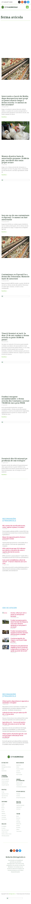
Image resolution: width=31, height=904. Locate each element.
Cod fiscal (18, 809)
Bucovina (18, 818)
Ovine (3, 809)
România (3, 765)
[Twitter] (28, 2)
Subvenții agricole (5, 779)
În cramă (3, 828)
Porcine (3, 811)
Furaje (3, 792)
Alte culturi (4, 797)
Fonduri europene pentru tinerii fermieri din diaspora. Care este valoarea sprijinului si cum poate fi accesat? (19, 623)
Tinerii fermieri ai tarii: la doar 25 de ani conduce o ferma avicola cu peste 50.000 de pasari (15, 336)
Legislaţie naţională (20, 805)
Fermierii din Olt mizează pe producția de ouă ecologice (14, 459)
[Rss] (22, 2)
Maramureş (18, 823)
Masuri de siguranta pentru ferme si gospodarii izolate (13, 538)
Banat (17, 816)
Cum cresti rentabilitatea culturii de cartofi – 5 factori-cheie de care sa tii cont (14, 561)
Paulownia (18, 772)
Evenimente (4, 770)
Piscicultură (4, 819)
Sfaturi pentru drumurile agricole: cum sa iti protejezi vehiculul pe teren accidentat (14, 735)
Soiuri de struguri (5, 830)
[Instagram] (19, 2)
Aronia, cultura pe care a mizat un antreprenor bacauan (18, 614)
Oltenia (17, 829)
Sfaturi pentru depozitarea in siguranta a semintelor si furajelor (15, 702)
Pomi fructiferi (19, 774)
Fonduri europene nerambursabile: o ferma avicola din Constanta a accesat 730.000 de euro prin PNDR (15, 399)
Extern (3, 768)
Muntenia (18, 827)
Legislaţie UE (19, 807)
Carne (3, 805)
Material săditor (19, 783)
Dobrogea (18, 821)
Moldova (18, 825)
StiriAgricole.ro (12, 893)
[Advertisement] (15, 38)
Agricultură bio (5, 795)
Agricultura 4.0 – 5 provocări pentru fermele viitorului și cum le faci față (13, 723)
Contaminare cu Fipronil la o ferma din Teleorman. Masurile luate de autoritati (15, 276)
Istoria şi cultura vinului (6, 833)
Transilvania (18, 831)
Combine (18, 795)
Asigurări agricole (5, 784)
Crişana (17, 820)
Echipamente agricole (20, 797)
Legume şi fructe (5, 793)
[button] (27, 7)
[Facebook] (25, 2)
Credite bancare (5, 783)
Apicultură (4, 815)
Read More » (4, 117)
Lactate (3, 804)
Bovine (3, 807)
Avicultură (4, 817)
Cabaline (3, 813)
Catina (17, 767)
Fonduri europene (5, 781)
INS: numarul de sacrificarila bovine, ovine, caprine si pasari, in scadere (13, 526)
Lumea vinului (4, 832)
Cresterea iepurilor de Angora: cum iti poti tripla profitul (19, 640)
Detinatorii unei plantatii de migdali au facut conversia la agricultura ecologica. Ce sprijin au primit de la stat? (19, 648)
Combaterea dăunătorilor (21, 786)
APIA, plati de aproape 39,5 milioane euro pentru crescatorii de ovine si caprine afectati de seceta (13, 550)
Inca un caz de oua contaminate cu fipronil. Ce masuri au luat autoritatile (15, 217)
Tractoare (18, 793)
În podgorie (4, 826)
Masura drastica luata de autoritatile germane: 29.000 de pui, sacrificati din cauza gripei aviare (15, 159)
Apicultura (18, 765)
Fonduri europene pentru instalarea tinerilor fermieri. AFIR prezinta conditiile (19, 632)
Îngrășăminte (19, 784)
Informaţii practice (5, 835)
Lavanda (18, 770)
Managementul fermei (6, 767)
